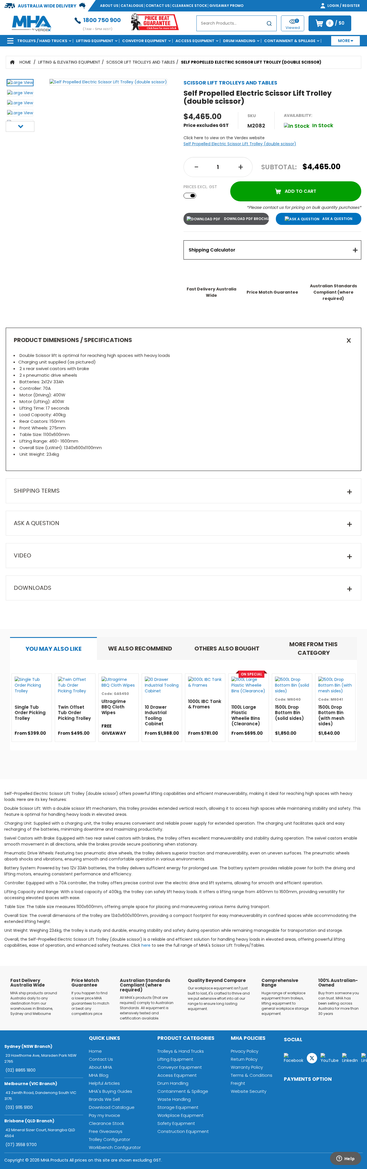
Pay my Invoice (104, 1115)
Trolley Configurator (109, 1139)
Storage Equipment (177, 1107)
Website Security (248, 1091)
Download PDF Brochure (246, 218)
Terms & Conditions (251, 1075)
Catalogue (132, 5)
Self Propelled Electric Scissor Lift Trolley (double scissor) (251, 62)
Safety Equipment (176, 1123)
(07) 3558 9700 (21, 1145)
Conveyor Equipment (144, 41)
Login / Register (343, 5)
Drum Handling (239, 41)
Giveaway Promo (226, 5)
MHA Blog (98, 1075)
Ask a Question (337, 218)
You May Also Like (53, 649)
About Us (109, 5)
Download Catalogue (111, 1107)
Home (25, 62)
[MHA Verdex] (31, 23)
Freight (238, 1083)
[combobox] (236, 23)
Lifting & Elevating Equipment (69, 62)
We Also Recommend (140, 649)
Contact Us (158, 5)
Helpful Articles (104, 1083)
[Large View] (20, 84)
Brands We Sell (104, 1099)
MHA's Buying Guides (110, 1091)
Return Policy (244, 1059)
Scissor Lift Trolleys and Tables (140, 62)
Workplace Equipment (180, 1115)
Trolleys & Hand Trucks (180, 1051)
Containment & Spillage (289, 41)
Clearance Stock (189, 5)
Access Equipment (194, 41)
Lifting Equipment (95, 41)
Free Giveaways (105, 1131)
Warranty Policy (247, 1067)
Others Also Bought (226, 649)
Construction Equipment (183, 1131)
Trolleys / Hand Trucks (42, 41)
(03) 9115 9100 (19, 1107)
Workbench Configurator (115, 1147)
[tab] (272, 250)
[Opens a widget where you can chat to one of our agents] (345, 1159)
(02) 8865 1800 (20, 1070)
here (146, 945)
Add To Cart (300, 191)
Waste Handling (174, 1099)
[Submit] (269, 24)
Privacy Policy (244, 1051)
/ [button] (336, 23)
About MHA (100, 1067)
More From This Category (313, 648)
